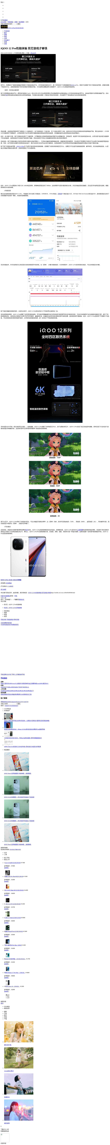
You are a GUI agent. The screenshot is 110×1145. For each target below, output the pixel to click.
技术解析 (21, 22)
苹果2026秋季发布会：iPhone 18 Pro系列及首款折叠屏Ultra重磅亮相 (24, 729)
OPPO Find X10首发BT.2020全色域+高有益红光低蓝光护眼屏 (22, 746)
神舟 (27, 683)
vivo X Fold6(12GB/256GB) (13, 862)
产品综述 (7, 31)
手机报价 (4, 678)
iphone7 (16, 705)
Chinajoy (13, 701)
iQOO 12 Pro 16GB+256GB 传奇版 (11, 580)
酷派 (19, 683)
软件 (26, 530)
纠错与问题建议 (5, 596)
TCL (16, 683)
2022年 (19, 690)
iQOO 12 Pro (20, 146)
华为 (7, 683)
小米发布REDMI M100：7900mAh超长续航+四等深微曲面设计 (23, 738)
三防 (30, 694)
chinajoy (7, 705)
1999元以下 (4, 687)
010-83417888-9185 (15, 849)
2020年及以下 (29, 690)
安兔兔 (60, 194)
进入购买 (3, 589)
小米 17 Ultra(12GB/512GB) (13, 917)
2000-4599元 (11, 687)
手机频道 (10, 22)
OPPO (11, 683)
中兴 (21, 683)
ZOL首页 (3, 22)
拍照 (2, 694)
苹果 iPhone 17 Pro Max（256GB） (15, 972)
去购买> (6, 867)
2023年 (15, 690)
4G (22, 694)
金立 (30, 683)
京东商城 (9, 583)
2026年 (3, 690)
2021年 (23, 690)
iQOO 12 (73, 85)
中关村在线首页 (5, 624)
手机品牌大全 (5, 674)
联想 (24, 683)
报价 (5, 36)
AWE (9, 701)
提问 (2, 1003)
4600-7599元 (18, 687)
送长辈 (11, 694)
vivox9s (11, 705)
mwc (19, 701)
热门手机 (12, 674)
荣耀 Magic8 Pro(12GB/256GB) (14, 931)
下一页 (4, 597)
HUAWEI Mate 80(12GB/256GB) (14, 890)
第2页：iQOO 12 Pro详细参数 (13, 607)
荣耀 (32, 683)
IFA (17, 701)
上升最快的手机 (20, 674)
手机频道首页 (14, 624)
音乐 (27, 694)
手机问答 (3, 619)
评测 (16, 22)
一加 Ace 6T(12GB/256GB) (13, 904)
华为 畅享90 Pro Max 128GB (13, 945)
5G (21, 694)
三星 (4, 683)
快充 (7, 694)
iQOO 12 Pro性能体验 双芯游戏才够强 (39, 592)
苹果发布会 (4, 701)
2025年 (7, 690)
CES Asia (23, 701)
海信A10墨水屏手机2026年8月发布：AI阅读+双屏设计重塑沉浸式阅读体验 (26, 720)
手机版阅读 (10, 619)
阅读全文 (21, 599)
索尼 (44, 683)
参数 (5, 34)
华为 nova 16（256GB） (13, 986)
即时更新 (16, 619)
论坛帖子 (7, 40)
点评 (5, 38)
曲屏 (14, 694)
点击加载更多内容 (6, 622)
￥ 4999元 (10, 586)
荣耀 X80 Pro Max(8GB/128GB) (14, 876)
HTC (47, 683)
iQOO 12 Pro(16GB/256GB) (16, 28)
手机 (6, 95)
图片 (5, 33)
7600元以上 (25, 687)
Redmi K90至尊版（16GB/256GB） (15, 959)
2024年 (11, 690)
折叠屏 (18, 694)
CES (27, 701)
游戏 (4, 694)
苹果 (2, 683)
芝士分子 (33, 53)
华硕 (35, 683)
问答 (5, 43)
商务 (24, 694)
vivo (14, 683)
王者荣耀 (80, 530)
